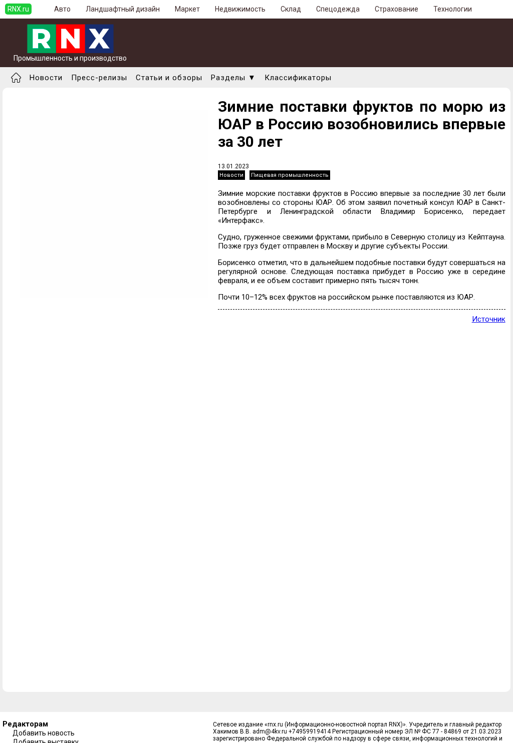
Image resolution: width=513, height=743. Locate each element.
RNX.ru (18, 9)
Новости (46, 77)
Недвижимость (240, 9)
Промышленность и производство (70, 58)
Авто (62, 9)
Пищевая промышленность (290, 175)
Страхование (396, 9)
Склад (291, 9)
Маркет (187, 9)
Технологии (452, 9)
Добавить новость (44, 733)
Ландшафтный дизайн (123, 9)
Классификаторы (298, 77)
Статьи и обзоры (169, 77)
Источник (488, 319)
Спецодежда (338, 9)
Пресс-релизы (99, 77)
